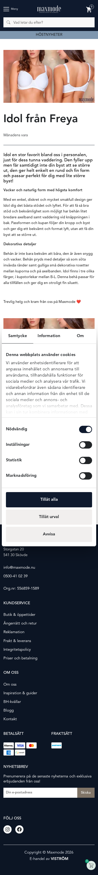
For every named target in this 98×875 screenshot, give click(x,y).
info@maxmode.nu (19, 568)
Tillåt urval (49, 517)
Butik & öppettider (19, 615)
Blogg (8, 710)
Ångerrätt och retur (20, 623)
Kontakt (10, 719)
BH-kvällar (12, 702)
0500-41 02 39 (15, 576)
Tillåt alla (49, 500)
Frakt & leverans (17, 641)
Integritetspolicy (17, 650)
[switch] (85, 445)
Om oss (9, 685)
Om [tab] (80, 336)
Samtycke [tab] (17, 336)
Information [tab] (49, 336)
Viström (59, 859)
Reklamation (13, 632)
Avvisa (49, 534)
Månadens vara (15, 135)
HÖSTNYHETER (49, 35)
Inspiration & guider (20, 693)
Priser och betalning (20, 658)
